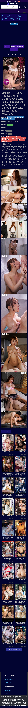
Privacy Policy (8, 690)
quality (5, 139)
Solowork (5, 119)
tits (10, 141)
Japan (9, 133)
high (18, 138)
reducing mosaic (13, 139)
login (15, 1)
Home (4, 15)
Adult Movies (18, 15)
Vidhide (13, 46)
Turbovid (7, 46)
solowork (22, 139)
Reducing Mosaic (19, 117)
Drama (10, 117)
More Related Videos (14, 649)
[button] (19, 1)
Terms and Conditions (10, 689)
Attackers (9, 124)
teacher (5, 141)
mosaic (23, 138)
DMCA (6, 692)
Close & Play (14, 24)
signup (10, 1)
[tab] (6, 431)
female (12, 138)
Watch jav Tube (9, 679)
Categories (10, 15)
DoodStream (14, 50)
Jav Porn (7, 681)
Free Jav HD (8, 678)
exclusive (5, 138)
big (13, 136)
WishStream (20, 46)
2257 (6, 693)
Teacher (13, 119)
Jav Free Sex (8, 682)
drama (18, 136)
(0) (9, 54)
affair (8, 136)
